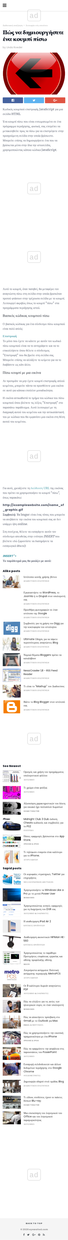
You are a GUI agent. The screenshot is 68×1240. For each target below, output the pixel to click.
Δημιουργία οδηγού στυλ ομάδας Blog (44, 1081)
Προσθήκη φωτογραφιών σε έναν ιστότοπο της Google (41, 611)
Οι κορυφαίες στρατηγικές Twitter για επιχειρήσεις (44, 876)
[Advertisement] (34, 227)
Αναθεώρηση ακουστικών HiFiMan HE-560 (44, 939)
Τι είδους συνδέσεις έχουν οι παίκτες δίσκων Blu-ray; (43, 1099)
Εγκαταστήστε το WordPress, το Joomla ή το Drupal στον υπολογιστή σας (44, 596)
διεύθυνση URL (40, 488)
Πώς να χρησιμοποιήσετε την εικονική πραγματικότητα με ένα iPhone (43, 1034)
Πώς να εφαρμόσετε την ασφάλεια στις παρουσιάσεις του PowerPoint (44, 1050)
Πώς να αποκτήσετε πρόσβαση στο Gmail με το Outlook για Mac (42, 1019)
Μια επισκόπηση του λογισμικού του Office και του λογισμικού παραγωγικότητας (43, 1116)
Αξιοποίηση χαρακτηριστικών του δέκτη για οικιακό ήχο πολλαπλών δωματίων (44, 805)
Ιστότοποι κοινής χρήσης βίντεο (40, 577)
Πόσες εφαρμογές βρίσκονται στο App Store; (44, 838)
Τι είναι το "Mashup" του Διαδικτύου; (44, 686)
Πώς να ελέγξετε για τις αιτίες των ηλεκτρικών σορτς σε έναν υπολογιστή (44, 1003)
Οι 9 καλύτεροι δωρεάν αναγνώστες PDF (42, 987)
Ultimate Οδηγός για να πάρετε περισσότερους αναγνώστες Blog (41, 641)
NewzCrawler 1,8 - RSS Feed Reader (40, 672)
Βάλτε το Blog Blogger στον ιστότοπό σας (44, 703)
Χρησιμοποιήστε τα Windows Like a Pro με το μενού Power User (44, 891)
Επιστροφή (10, 336)
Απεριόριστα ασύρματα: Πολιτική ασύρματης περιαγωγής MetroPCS (42, 972)
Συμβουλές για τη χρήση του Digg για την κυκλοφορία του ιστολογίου (43, 625)
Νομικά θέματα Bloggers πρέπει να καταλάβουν (42, 656)
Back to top (34, 1223)
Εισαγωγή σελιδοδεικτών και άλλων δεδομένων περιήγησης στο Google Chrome (43, 1067)
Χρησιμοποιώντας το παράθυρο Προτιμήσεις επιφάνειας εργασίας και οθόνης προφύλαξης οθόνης (43, 956)
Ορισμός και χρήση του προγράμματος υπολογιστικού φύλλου (44, 773)
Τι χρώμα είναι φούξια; (35, 787)
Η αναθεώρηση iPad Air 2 (37, 921)
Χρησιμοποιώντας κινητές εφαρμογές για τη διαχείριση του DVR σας (43, 907)
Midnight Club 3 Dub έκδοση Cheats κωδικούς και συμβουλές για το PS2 (43, 822)
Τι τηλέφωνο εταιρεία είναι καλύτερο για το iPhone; (43, 853)
